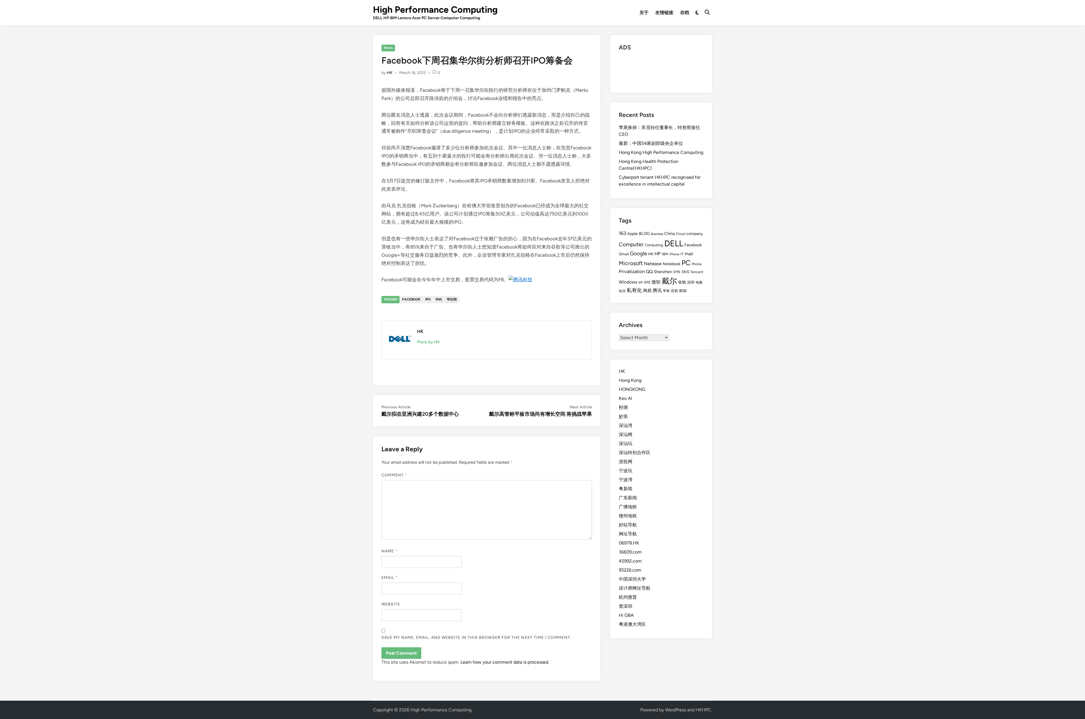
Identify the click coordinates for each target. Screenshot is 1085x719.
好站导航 (628, 525)
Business (657, 234)
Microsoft (631, 263)
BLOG (644, 233)
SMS (676, 272)
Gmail (624, 254)
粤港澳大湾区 (632, 624)
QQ (649, 271)
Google (638, 253)
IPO (428, 299)
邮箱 (683, 291)
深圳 (691, 282)
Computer (631, 244)
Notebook (671, 264)
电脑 (699, 282)
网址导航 (628, 534)
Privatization (632, 271)
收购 (682, 282)
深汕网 (625, 434)
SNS (438, 299)
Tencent (696, 272)
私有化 (634, 290)
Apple (632, 233)
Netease (652, 263)
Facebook (411, 299)
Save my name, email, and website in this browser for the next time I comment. (476, 637)
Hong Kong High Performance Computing (661, 152)
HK (389, 72)
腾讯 (657, 290)
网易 (647, 290)
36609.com (630, 552)
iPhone (674, 254)
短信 (622, 291)
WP (640, 282)
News (388, 48)
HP (657, 253)
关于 (643, 12)
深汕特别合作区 (634, 452)
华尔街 (452, 299)
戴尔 (669, 281)
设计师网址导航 (634, 588)
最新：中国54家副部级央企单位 (651, 143)
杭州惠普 (628, 597)
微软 (656, 282)
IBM (665, 254)
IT (681, 254)
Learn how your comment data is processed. (505, 662)
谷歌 (674, 291)
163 (622, 233)
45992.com (630, 561)
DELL (673, 243)
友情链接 (664, 12)
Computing (654, 245)
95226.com (630, 570)
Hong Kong (630, 380)
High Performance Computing (435, 9)
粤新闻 (625, 488)
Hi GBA (626, 615)
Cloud (680, 234)
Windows (628, 282)
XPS (647, 282)
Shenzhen (663, 271)
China (669, 233)
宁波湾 (625, 479)
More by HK (428, 342)
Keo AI (625, 398)
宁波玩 (625, 470)
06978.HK (629, 543)
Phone (697, 264)
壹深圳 (625, 606)
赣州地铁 (628, 515)
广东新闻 (628, 497)
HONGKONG (632, 389)
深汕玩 (625, 443)
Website (390, 604)
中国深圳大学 (632, 579)
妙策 (623, 416)
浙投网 (625, 461)
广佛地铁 (628, 506)
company (694, 233)
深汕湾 (625, 425)
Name (389, 551)
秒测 (623, 407)
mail (689, 253)
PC (686, 262)
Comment (394, 475)
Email (389, 577)
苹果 (666, 291)
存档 (684, 12)
